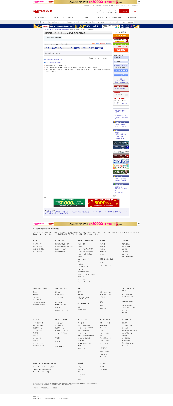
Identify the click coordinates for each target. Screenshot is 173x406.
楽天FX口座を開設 (120, 88)
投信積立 (124, 249)
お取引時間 (36, 335)
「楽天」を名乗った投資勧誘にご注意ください (57, 212)
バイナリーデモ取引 (127, 296)
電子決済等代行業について (129, 330)
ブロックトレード (83, 279)
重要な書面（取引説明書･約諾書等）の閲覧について (121, 112)
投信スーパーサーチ (127, 256)
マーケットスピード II (84, 325)
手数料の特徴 (81, 244)
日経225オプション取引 (129, 307)
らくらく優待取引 (83, 259)
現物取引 (80, 246)
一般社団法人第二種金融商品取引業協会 (76, 383)
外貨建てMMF (126, 246)
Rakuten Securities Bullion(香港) (42, 369)
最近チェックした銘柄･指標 (54, 37)
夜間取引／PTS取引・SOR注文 (86, 274)
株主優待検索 (103, 325)
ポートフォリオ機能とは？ (120, 104)
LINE (79, 372)
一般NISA (36, 294)
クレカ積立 (125, 251)
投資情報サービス (38, 328)
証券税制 (35, 340)
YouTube (80, 369)
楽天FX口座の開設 (38, 249)
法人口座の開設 (37, 251)
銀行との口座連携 (38, 325)
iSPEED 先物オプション (84, 343)
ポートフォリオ (104, 343)
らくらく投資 (59, 297)
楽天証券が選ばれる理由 (62, 244)
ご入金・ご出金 (37, 330)
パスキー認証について (121, 79)
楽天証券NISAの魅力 (39, 304)
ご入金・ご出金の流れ (120, 179)
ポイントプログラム (39, 323)
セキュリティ (126, 328)
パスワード (117, 61)
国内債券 (80, 292)
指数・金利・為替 (105, 323)
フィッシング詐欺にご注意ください (81, 212)
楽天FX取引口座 (119, 192)
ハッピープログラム (61, 333)
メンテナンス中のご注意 (121, 126)
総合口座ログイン (38, 244)
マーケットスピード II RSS (85, 328)
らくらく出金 (59, 325)
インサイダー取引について (99, 212)
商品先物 (124, 310)
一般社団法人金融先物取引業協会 (51, 383)
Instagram (80, 367)
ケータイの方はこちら (84, 345)
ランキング (125, 254)
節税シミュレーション (61, 310)
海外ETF (102, 254)
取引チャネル (81, 348)
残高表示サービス (60, 328)
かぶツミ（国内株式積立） (86, 254)
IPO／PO (80, 269)
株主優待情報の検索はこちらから (54, 59)
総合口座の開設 (37, 246)
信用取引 (80, 256)
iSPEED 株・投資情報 (84, 338)
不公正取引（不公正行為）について (117, 212)
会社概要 (124, 323)
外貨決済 (35, 333)
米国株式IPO (103, 251)
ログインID (117, 58)
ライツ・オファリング (84, 282)
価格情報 (80, 307)
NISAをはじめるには (39, 302)
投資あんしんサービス (61, 330)
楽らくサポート (104, 356)
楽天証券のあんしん (61, 251)
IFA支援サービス (126, 340)
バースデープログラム (39, 345)
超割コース (58, 341)
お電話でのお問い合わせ (121, 134)
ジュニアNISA (37, 299)
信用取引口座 (118, 187)
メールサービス (37, 338)
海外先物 (124, 313)
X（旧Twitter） (82, 374)
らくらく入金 (59, 323)
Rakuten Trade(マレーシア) (41, 372)
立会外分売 (81, 276)
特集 (101, 335)
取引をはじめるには (105, 292)
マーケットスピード (83, 330)
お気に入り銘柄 (104, 340)
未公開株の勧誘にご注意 (121, 115)
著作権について (64, 213)
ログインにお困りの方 (121, 80)
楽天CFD (102, 305)
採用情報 (124, 335)
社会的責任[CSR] (127, 333)
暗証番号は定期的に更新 (121, 82)
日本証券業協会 (40, 383)
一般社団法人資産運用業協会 (91, 383)
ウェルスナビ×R (60, 294)
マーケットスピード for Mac (86, 335)
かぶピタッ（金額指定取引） (86, 251)
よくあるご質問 (119, 136)
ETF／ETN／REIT (83, 266)
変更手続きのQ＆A (120, 133)
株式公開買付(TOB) (83, 271)
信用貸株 (81, 264)
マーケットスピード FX (84, 333)
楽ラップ (57, 292)
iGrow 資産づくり (83, 323)
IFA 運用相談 (126, 338)
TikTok (79, 379)
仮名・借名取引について (51, 213)
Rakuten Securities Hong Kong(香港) (43, 367)
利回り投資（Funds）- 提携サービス (84, 297)
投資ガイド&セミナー (61, 249)
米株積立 (102, 249)
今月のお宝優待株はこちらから (53, 62)
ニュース (102, 330)
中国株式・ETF (104, 262)
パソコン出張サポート (120, 138)
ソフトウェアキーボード (121, 65)
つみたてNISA (37, 297)
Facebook (80, 377)
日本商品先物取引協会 (63, 383)
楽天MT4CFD (103, 308)
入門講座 (102, 297)
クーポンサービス (38, 343)
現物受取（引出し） (83, 309)
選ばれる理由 (126, 244)
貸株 (79, 261)
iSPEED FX (81, 340)
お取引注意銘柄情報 (120, 125)
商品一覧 (57, 307)
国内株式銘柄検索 (64, 29)
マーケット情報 (54, 29)
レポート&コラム (104, 333)
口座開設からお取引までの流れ (64, 246)
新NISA (35, 292)
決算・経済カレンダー (106, 338)
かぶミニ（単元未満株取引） (86, 249)
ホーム (46, 29)
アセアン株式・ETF (105, 265)
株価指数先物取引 (127, 305)
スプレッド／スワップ (106, 294)
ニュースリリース (127, 325)
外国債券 (80, 294)
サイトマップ (126, 345)
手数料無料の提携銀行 (120, 180)
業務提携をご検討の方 (128, 343)
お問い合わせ (103, 354)
